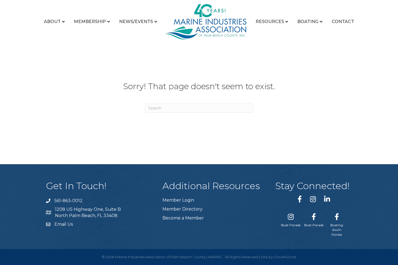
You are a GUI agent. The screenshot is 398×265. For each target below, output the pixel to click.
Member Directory (182, 209)
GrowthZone (285, 257)
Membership (90, 21)
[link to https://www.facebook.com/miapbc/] (300, 199)
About (52, 21)
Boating (307, 21)
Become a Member (183, 218)
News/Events (136, 21)
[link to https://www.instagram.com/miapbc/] (313, 199)
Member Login (178, 200)
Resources (270, 21)
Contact (343, 21)
